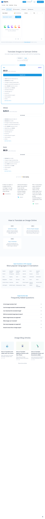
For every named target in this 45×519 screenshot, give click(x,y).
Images (9, 9)
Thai (23, 279)
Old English (5, 285)
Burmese (18, 279)
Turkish (10, 279)
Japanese (18, 273)
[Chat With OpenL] (42, 516)
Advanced (29, 1)
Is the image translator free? (10, 304)
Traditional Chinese (18, 272)
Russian (31, 273)
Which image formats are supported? (12, 317)
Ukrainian (11, 282)
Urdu (4, 276)
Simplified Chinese (11, 272)
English (4, 271)
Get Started (22, 154)
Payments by (19, 176)
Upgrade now (40, 1)
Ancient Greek (39, 282)
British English (25, 282)
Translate (3, 5)
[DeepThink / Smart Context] (20, 39)
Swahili (30, 285)
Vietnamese (38, 276)
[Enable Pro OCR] (16, 39)
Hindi (30, 271)
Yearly (25, 58)
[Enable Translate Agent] (18, 39)
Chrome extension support (10, 95)
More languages (38, 286)
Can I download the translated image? (12, 310)
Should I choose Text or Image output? (12, 327)
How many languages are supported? (12, 324)
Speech (24, 9)
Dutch (30, 279)
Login (34, 1)
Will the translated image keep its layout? (13, 314)
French (4, 273)
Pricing (15, 5)
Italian (17, 282)
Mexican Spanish (31, 283)
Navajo (24, 285)
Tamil (17, 276)
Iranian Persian (6, 282)
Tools (7, 5)
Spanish (24, 271)
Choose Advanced (27, 42)
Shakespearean (19, 285)
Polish (37, 279)
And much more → (8, 171)
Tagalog (10, 276)
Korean (37, 273)
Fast (25, 1)
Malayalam (5, 279)
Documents (17, 9)
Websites (31, 9)
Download (11, 5)
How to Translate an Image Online (22, 220)
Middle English (12, 285)
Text (4, 9)
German (24, 273)
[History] (41, 39)
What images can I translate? (10, 321)
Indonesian (31, 276)
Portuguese (11, 273)
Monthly (19, 58)
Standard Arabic (38, 272)
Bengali (24, 276)
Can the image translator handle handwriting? (14, 307)
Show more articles (22, 363)
